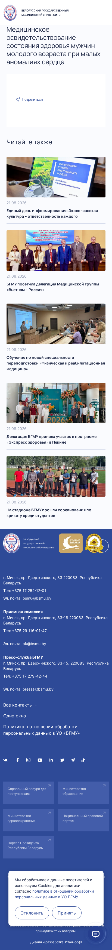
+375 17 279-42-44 (29, 676)
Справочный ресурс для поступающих (27, 791)
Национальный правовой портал (83, 818)
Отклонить (31, 913)
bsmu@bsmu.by (37, 598)
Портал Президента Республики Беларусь (25, 845)
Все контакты (18, 705)
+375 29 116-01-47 (29, 630)
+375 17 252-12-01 (29, 590)
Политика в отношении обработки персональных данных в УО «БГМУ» (41, 730)
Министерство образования (74, 791)
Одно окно (14, 715)
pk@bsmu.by (34, 643)
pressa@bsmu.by (38, 689)
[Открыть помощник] (95, 934)
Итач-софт (73, 942)
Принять (67, 913)
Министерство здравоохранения (22, 818)
